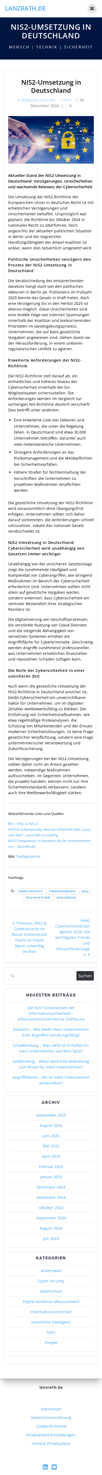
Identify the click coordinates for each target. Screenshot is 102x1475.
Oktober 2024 (51, 1207)
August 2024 (51, 1228)
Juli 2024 (51, 1238)
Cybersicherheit (62, 891)
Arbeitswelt (51, 1270)
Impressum (51, 1408)
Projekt (51, 1342)
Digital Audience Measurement (51, 1301)
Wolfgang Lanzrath (38, 100)
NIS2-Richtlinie (38, 897)
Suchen (85, 975)
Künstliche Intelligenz (51, 1322)
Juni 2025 (51, 1135)
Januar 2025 (51, 1176)
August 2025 (51, 1125)
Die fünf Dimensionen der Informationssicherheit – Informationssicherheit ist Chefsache (51, 1013)
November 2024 (51, 1197)
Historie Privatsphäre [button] (51, 1443)
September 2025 (51, 1115)
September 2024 (51, 1217)
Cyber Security (30, 891)
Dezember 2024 (51, 1187)
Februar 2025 (51, 1166)
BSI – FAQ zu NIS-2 (23, 823)
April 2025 (51, 1156)
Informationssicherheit (51, 1311)
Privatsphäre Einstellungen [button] (51, 1434)
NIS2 (67, 100)
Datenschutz (51, 1291)
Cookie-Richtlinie (51, 1426)
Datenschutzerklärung (51, 1417)
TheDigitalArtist (28, 856)
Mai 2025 (51, 1146)
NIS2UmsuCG (66, 897)
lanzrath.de (25, 8)
